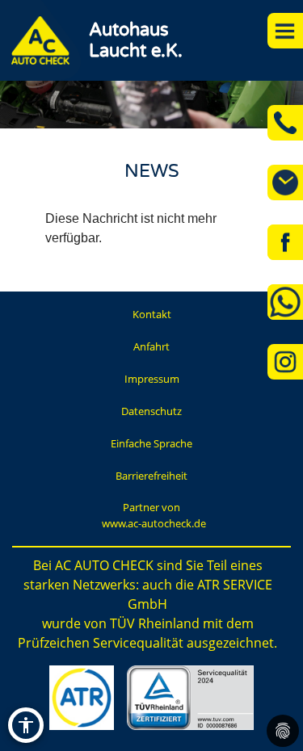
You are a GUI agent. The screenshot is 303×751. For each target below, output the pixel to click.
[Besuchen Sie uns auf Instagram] (285, 362)
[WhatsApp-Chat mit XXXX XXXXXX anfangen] (285, 302)
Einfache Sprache (151, 443)
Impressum (151, 378)
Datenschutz (151, 411)
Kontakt (152, 314)
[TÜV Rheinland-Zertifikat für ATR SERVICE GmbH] (190, 697)
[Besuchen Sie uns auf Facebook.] (285, 242)
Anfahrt (151, 346)
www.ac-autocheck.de (154, 523)
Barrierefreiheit (151, 475)
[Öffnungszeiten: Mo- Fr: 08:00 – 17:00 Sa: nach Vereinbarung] (285, 182)
